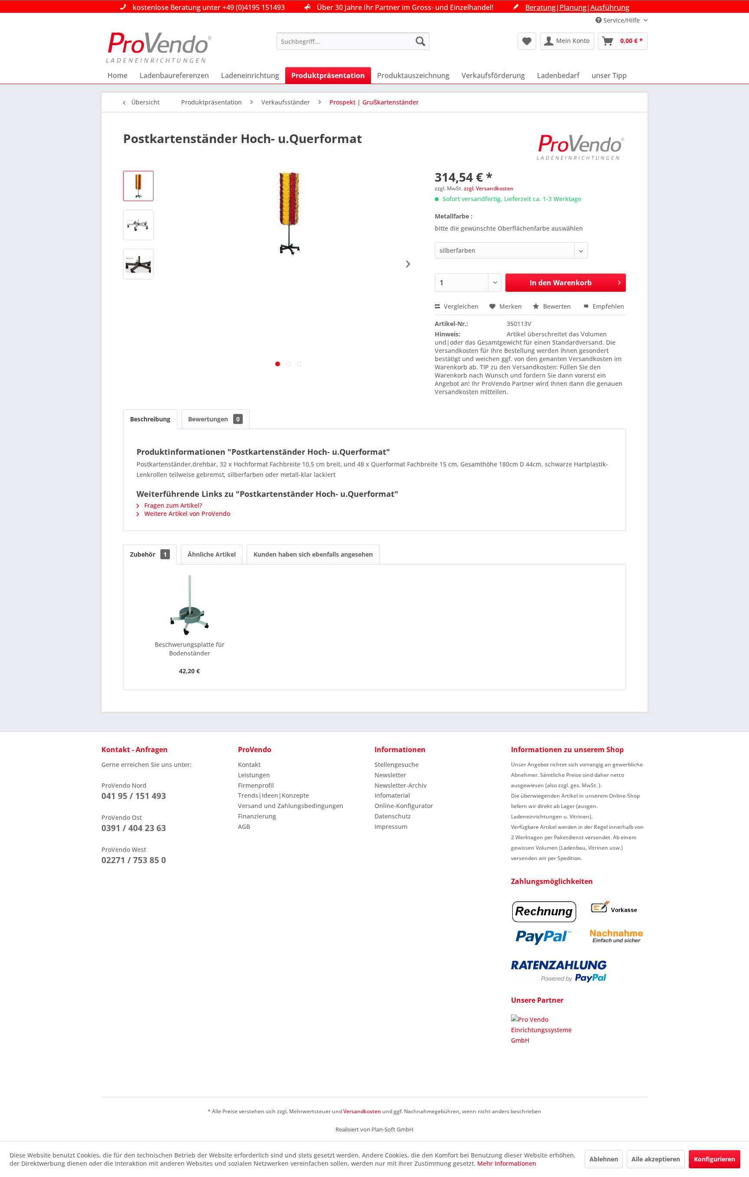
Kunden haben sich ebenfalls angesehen (313, 554)
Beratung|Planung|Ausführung (577, 7)
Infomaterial (392, 795)
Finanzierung (257, 816)
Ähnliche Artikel (212, 554)
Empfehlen (607, 306)
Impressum (390, 826)
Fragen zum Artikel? (172, 505)
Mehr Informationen (506, 1163)
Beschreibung (150, 419)
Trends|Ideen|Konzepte (273, 795)
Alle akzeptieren (656, 1159)
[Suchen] (420, 41)
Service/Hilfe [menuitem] (622, 20)
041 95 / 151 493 (133, 796)
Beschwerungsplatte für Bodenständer (190, 648)
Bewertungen (214, 419)
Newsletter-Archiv (400, 785)
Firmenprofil (256, 785)
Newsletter (390, 775)
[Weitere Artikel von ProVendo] (581, 147)
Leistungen (254, 775)
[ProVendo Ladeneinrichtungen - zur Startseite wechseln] (159, 48)
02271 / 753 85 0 (133, 860)
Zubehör (148, 554)
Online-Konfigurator (403, 806)
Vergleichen (460, 306)
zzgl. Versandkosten (489, 188)
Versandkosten (362, 1111)
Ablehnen (603, 1159)
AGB (244, 826)
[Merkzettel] (527, 41)
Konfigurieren (714, 1159)
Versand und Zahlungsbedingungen (290, 806)
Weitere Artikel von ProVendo (186, 513)
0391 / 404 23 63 (133, 828)
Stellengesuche (396, 764)
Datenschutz (392, 816)
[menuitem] (353, 41)
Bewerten (557, 306)
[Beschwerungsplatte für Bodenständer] (189, 605)
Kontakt (249, 764)
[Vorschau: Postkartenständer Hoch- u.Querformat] (138, 186)
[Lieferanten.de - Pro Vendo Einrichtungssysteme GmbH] (579, 1046)
